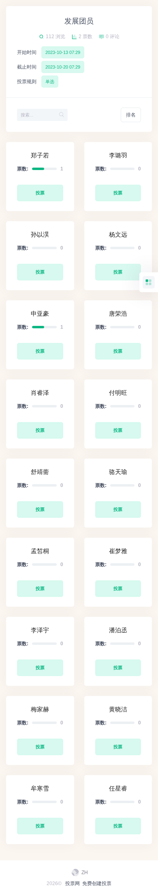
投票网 (72, 883)
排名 (131, 115)
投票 (40, 192)
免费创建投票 (96, 883)
